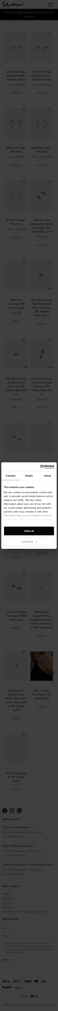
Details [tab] (29, 475)
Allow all (29, 531)
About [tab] (47, 475)
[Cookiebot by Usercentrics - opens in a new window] (41, 467)
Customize (27, 541)
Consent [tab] (10, 475)
